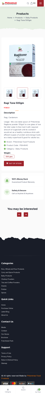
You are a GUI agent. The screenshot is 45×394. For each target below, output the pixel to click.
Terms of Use (6, 353)
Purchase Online (7, 308)
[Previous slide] (19, 214)
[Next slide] (26, 214)
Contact (4, 331)
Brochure (4, 337)
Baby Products (32, 18)
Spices (3, 293)
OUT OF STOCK (15, 163)
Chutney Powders (7, 279)
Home (9, 18)
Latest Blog (5, 312)
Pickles (3, 289)
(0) (34, 3)
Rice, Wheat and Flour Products (12, 269)
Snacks (4, 286)
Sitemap (4, 363)
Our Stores (5, 334)
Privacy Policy (6, 356)
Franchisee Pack (7, 341)
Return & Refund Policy (9, 360)
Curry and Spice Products (10, 272)
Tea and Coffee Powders (10, 282)
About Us (4, 315)
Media (3, 327)
